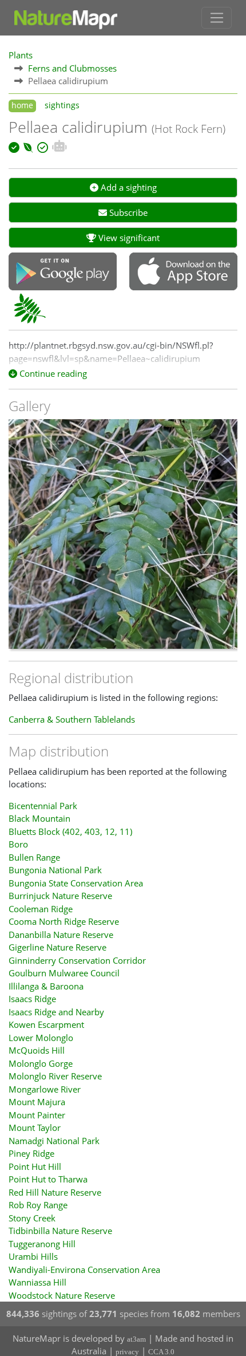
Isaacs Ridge (32, 998)
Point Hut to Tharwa (48, 1179)
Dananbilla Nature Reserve (61, 934)
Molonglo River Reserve (55, 1076)
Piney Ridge (31, 1153)
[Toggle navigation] (216, 18)
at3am (136, 1339)
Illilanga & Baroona (46, 986)
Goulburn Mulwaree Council (64, 973)
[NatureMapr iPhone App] (183, 272)
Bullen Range (34, 857)
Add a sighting (127, 187)
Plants (21, 55)
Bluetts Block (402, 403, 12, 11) (70, 831)
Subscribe (127, 212)
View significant (128, 237)
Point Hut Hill (35, 1166)
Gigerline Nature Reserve (57, 947)
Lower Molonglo (41, 1037)
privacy (127, 1351)
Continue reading (52, 373)
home (22, 105)
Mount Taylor (35, 1127)
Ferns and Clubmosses (72, 68)
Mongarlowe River (45, 1089)
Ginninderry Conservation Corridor (77, 960)
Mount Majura (37, 1101)
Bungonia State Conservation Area (76, 883)
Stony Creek (32, 1218)
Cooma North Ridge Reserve (64, 921)
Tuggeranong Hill (42, 1243)
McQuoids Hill (37, 1050)
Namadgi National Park (54, 1140)
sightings (62, 105)
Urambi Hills (33, 1256)
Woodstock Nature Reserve (62, 1295)
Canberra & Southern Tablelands (72, 719)
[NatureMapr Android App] (63, 272)
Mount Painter (37, 1115)
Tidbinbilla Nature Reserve (60, 1230)
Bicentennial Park (43, 805)
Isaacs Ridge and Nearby (56, 1012)
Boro (18, 844)
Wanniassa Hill (37, 1282)
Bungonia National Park (55, 870)
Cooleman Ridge (41, 908)
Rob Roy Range (38, 1205)
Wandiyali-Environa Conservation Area (84, 1269)
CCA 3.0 (161, 1351)
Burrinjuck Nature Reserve (60, 895)
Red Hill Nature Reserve (55, 1192)
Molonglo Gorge (41, 1063)
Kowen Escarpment (46, 1024)
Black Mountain (39, 818)
